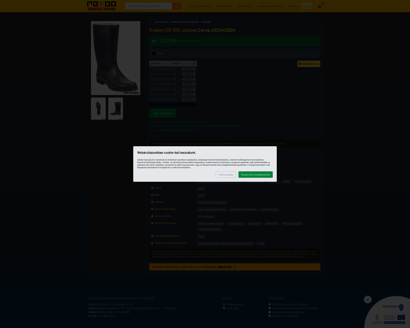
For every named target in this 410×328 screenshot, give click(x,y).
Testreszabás (225, 174)
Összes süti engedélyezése (255, 174)
